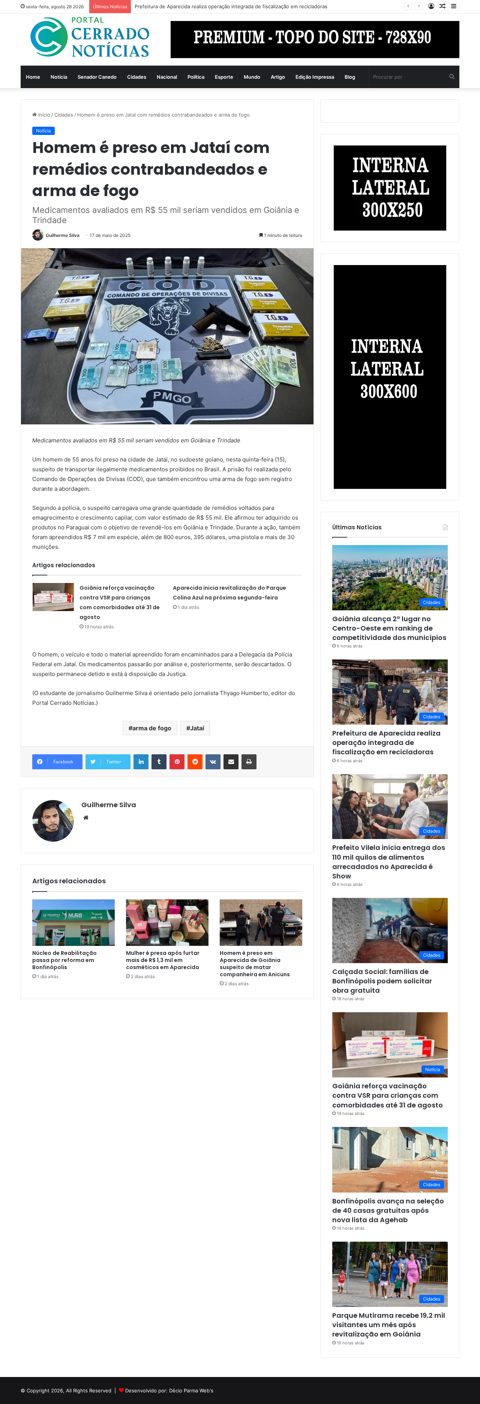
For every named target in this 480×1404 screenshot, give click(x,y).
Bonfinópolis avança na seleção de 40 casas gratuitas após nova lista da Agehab (388, 1210)
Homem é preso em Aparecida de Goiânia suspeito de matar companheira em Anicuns (255, 963)
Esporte (224, 77)
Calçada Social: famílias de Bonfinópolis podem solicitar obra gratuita (382, 981)
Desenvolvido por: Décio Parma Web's (169, 1391)
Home (33, 77)
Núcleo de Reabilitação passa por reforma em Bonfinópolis (64, 960)
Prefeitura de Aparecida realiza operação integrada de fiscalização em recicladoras (386, 742)
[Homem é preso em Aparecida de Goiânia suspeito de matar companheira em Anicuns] (261, 922)
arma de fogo (151, 728)
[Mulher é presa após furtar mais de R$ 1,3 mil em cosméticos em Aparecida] (167, 922)
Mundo (252, 77)
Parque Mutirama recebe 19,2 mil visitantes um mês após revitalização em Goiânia (388, 1325)
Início (43, 115)
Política (196, 77)
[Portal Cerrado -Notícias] (90, 37)
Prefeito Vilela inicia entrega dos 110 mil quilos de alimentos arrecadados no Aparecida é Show (388, 862)
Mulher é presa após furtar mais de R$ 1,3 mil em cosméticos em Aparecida (163, 960)
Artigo (278, 77)
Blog (350, 77)
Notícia (59, 77)
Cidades (136, 77)
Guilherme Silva (63, 235)
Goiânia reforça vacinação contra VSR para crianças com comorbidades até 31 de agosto (387, 1095)
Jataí (197, 728)
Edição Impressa (315, 77)
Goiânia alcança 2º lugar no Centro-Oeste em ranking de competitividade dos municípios (389, 628)
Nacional (167, 77)
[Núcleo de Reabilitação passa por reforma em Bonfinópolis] (73, 922)
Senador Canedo (97, 77)
